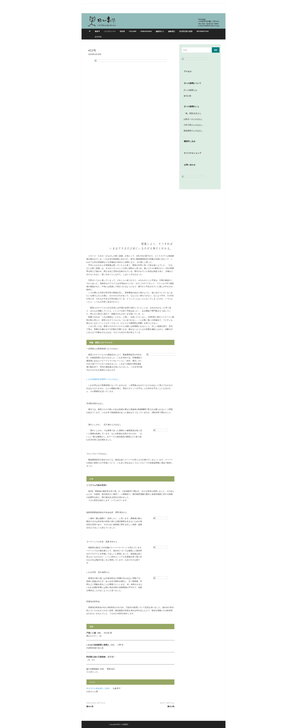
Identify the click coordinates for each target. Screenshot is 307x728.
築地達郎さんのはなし (192, 130)
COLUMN (132, 31)
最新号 (97, 31)
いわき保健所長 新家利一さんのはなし (102, 379)
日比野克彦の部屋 (185, 31)
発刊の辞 (187, 96)
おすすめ (98, 37)
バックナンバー (110, 31)
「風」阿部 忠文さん (191, 113)
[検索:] (200, 50)
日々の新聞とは (189, 90)
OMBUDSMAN (146, 31)
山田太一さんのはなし (192, 119)
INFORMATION (203, 31)
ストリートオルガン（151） (98, 688)
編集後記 (171, 31)
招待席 (122, 31)
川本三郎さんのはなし (192, 125)
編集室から (160, 31)
